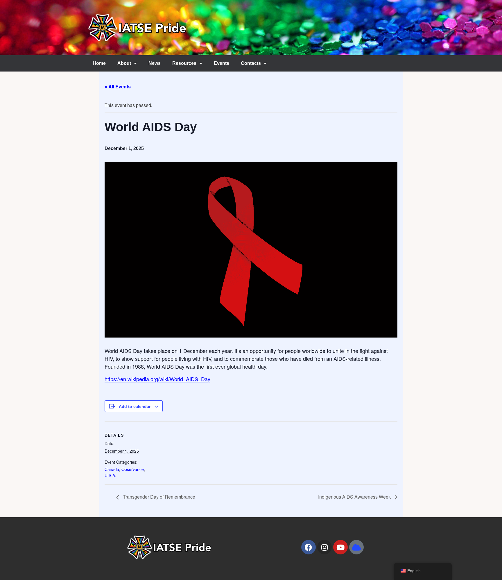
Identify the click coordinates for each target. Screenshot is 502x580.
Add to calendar (134, 406)
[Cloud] (356, 547)
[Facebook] (308, 547)
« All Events (118, 86)
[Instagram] (324, 547)
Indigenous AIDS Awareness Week (355, 496)
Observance (132, 469)
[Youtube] (340, 547)
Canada (112, 469)
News (154, 63)
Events (221, 63)
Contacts (251, 63)
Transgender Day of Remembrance (158, 496)
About (124, 63)
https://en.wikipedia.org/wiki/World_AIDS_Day (157, 379)
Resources (184, 63)
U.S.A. (110, 475)
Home (99, 63)
